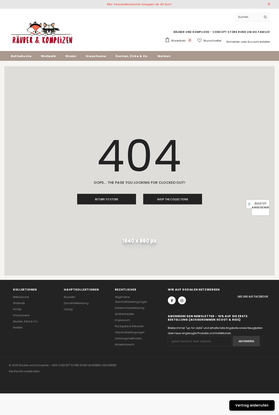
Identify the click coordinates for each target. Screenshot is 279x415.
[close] (269, 4)
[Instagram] (182, 300)
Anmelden (233, 42)
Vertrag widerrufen (252, 405)
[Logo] (41, 32)
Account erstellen (258, 42)
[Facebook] (172, 300)
